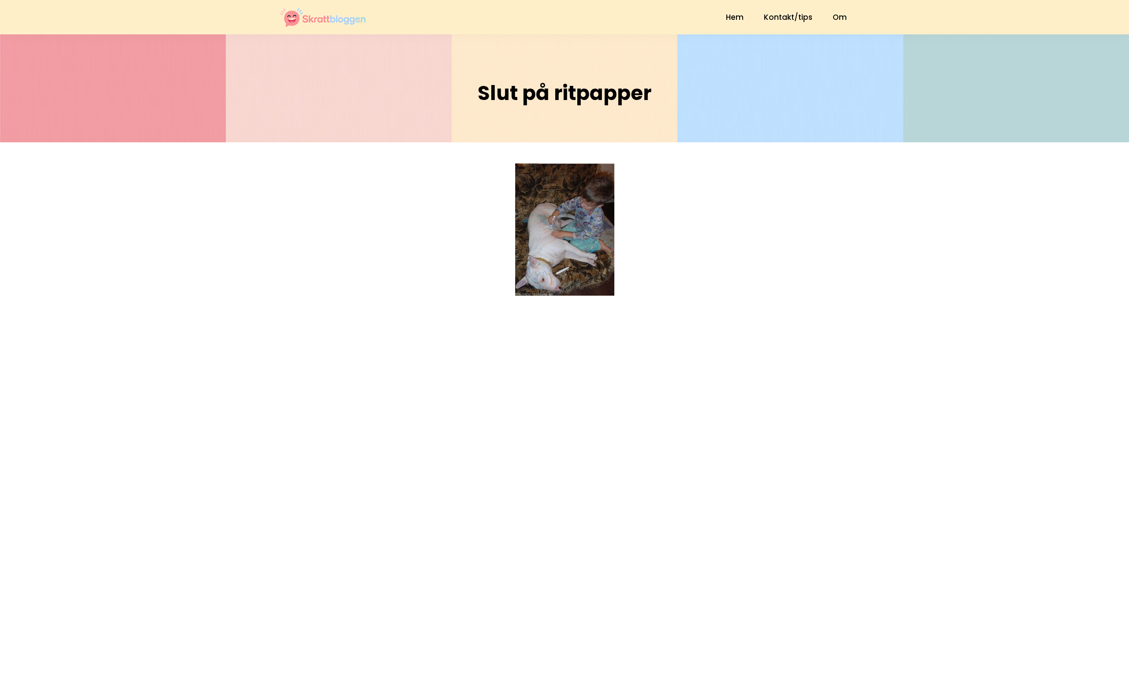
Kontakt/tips (788, 17)
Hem (735, 17)
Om (840, 17)
